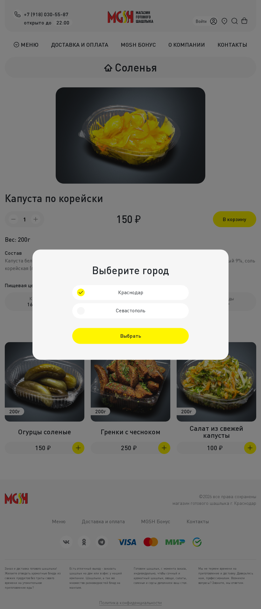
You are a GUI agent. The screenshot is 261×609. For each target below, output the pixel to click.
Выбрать (130, 336)
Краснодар (130, 292)
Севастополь (130, 311)
